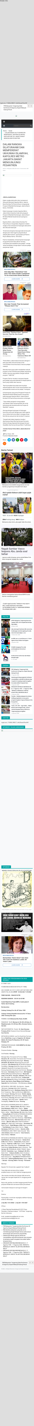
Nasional (11, 436)
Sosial (10, 131)
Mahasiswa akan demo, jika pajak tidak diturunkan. (16, 522)
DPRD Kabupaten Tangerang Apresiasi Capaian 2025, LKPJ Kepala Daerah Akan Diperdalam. (21, 622)
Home (5, 131)
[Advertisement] (17, 18)
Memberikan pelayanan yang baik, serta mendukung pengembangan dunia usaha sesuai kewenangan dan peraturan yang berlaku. (17, 1231)
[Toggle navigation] (4, 121)
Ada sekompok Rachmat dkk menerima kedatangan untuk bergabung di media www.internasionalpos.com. (21, 631)
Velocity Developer (24, 1268)
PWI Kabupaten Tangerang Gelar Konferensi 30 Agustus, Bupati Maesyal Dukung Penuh (15, 107)
